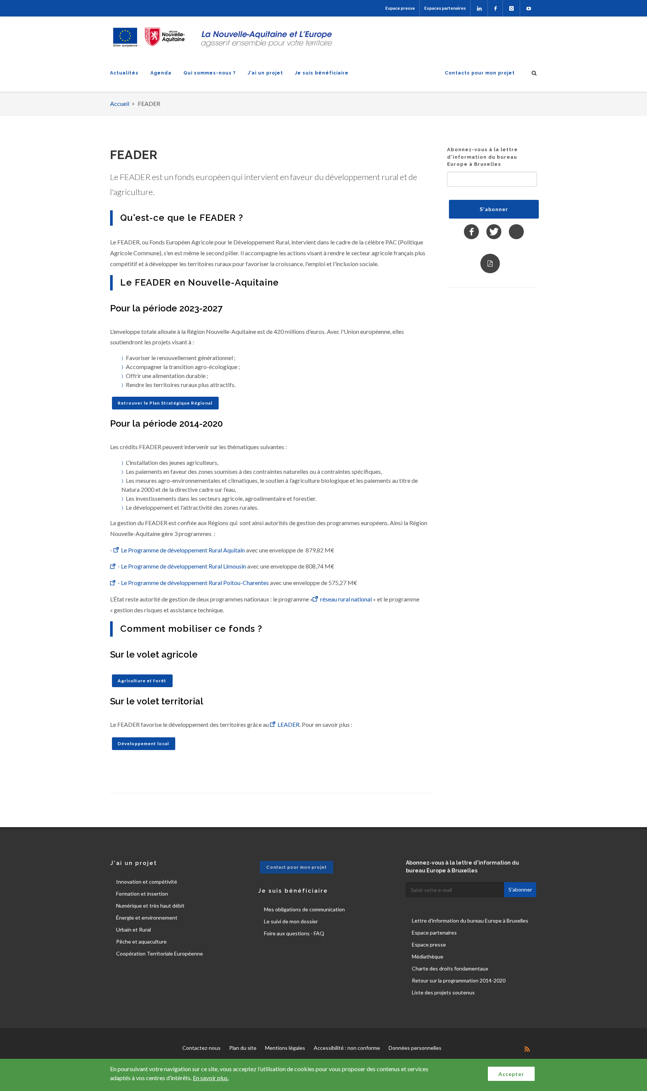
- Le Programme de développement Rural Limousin (182, 566)
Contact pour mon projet (296, 867)
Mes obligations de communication (304, 909)
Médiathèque (427, 956)
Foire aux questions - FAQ (294, 933)
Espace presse (400, 8)
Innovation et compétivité (146, 881)
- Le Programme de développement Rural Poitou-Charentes (193, 582)
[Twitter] (493, 231)
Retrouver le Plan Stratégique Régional (165, 403)
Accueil (119, 103)
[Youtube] (528, 8)
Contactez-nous (201, 1048)
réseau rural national (346, 599)
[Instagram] (511, 8)
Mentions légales (285, 1048)
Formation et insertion (142, 893)
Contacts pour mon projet (480, 73)
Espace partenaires (434, 932)
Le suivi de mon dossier (291, 921)
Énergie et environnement (146, 917)
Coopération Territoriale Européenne (159, 953)
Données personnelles (415, 1048)
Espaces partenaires (445, 8)
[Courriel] (516, 231)
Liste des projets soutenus (443, 992)
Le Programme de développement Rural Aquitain (183, 550)
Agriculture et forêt (142, 680)
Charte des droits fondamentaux (450, 968)
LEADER (288, 724)
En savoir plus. (211, 1077)
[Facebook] (495, 8)
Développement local (143, 743)
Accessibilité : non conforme (347, 1048)
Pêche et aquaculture (141, 941)
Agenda (161, 73)
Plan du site (242, 1048)
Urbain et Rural (133, 929)
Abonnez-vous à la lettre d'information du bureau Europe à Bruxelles (482, 157)
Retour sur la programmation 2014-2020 (458, 980)
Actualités (124, 73)
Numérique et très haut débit (150, 905)
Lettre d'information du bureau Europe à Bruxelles (470, 920)
